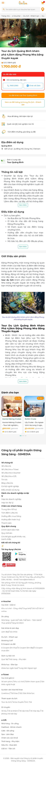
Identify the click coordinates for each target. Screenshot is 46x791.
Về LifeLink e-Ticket (10, 469)
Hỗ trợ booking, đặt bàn (16, 80)
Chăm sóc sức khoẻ (9, 738)
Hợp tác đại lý (7, 502)
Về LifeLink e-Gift (8, 476)
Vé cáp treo (24, 711)
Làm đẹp (5, 632)
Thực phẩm (6, 623)
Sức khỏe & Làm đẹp (10, 628)
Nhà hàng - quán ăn (9, 620)
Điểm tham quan (33, 681)
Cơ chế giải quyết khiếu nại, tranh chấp (13, 537)
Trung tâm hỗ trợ (9, 509)
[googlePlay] (21, 554)
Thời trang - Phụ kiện (17, 659)
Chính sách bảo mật (10, 530)
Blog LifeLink (7, 483)
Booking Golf (7, 640)
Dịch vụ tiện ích (8, 656)
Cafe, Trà (22, 620)
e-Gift (3, 720)
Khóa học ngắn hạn (9, 668)
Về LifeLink (6, 466)
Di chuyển (5, 707)
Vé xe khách (13, 711)
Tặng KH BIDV (18, 623)
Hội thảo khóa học (26, 693)
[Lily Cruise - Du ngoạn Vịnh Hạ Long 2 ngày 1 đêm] (34, 406)
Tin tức (4, 479)
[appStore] (21, 559)
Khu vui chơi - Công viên (11, 608)
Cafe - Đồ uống (7, 731)
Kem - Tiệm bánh (34, 620)
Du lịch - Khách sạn (9, 637)
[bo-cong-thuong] (8, 564)
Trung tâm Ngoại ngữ (28, 668)
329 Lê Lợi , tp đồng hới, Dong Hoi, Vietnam (22, 149)
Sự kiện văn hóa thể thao (12, 690)
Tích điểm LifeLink (9, 513)
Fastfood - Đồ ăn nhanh (11, 727)
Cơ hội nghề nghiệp (10, 486)
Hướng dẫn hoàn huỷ (10, 519)
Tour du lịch (6, 702)
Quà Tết (4, 659)
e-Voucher (6, 601)
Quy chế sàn (6, 533)
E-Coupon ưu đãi (8, 644)
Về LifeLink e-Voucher (10, 473)
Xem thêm (23, 205)
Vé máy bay (35, 711)
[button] (19, 42)
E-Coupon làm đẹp (25, 648)
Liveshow (5, 693)
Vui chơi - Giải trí (8, 605)
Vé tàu (4, 711)
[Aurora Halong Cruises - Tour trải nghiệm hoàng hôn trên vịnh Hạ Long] (11, 406)
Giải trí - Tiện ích (8, 748)
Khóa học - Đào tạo (9, 664)
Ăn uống (5, 616)
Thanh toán (6, 523)
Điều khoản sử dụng (10, 490)
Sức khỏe (13, 632)
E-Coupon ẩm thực (9, 648)
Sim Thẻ (28, 702)
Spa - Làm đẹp (7, 734)
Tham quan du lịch (9, 698)
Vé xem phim (7, 681)
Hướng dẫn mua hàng (11, 516)
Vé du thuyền (18, 702)
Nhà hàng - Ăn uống (10, 723)
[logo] (23, 2)
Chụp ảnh (27, 608)
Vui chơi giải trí (7, 678)
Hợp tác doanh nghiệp (11, 499)
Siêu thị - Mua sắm (9, 745)
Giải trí (34, 608)
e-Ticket (5, 674)
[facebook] (2, 545)
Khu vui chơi (19, 681)
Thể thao (14, 693)
